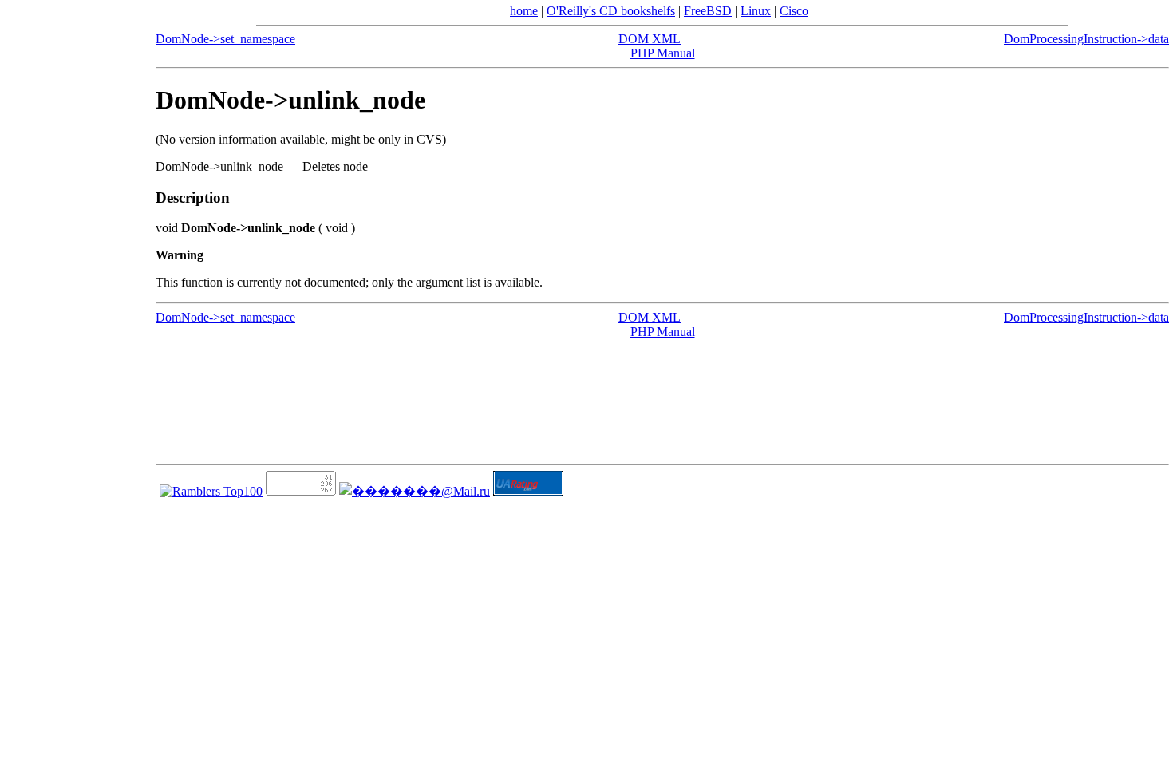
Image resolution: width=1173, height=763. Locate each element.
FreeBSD (708, 11)
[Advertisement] (72, 375)
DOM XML (649, 38)
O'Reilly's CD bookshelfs (611, 11)
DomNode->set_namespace (225, 38)
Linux (756, 11)
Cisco (794, 11)
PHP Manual (662, 53)
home (524, 11)
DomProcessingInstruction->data (1086, 38)
